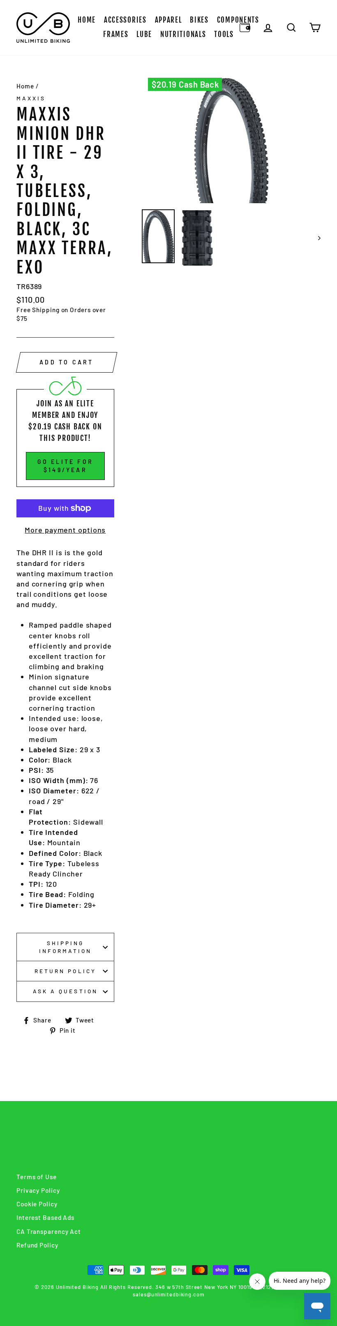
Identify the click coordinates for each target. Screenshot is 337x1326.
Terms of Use (36, 1176)
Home (87, 20)
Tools (224, 34)
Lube (144, 34)
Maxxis (31, 98)
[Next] (315, 238)
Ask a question (65, 991)
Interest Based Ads (45, 1217)
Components (238, 20)
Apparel (168, 20)
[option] (231, 140)
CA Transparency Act (48, 1231)
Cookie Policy (37, 1204)
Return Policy (65, 970)
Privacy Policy (38, 1190)
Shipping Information (65, 946)
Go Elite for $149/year (65, 465)
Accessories (125, 20)
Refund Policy (37, 1245)
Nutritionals (183, 34)
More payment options (65, 529)
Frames (115, 34)
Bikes (199, 20)
